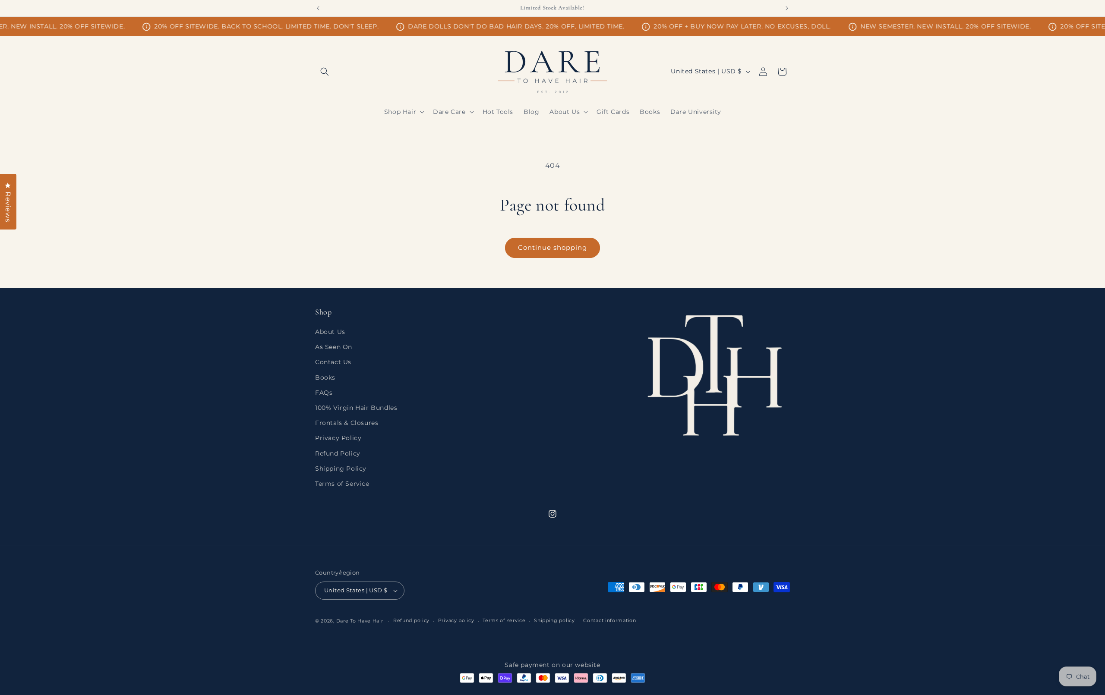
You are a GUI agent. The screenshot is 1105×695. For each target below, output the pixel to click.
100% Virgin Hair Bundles (356, 408)
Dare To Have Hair (359, 621)
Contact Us (333, 362)
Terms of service (504, 620)
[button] (324, 71)
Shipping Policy (340, 468)
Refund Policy (337, 453)
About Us (330, 332)
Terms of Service (342, 483)
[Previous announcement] (318, 8)
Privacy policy (456, 620)
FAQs (323, 392)
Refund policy (411, 620)
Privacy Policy (338, 438)
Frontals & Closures (346, 423)
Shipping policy (554, 620)
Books (325, 377)
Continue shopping (552, 247)
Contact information (609, 620)
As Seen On (333, 347)
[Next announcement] (786, 8)
